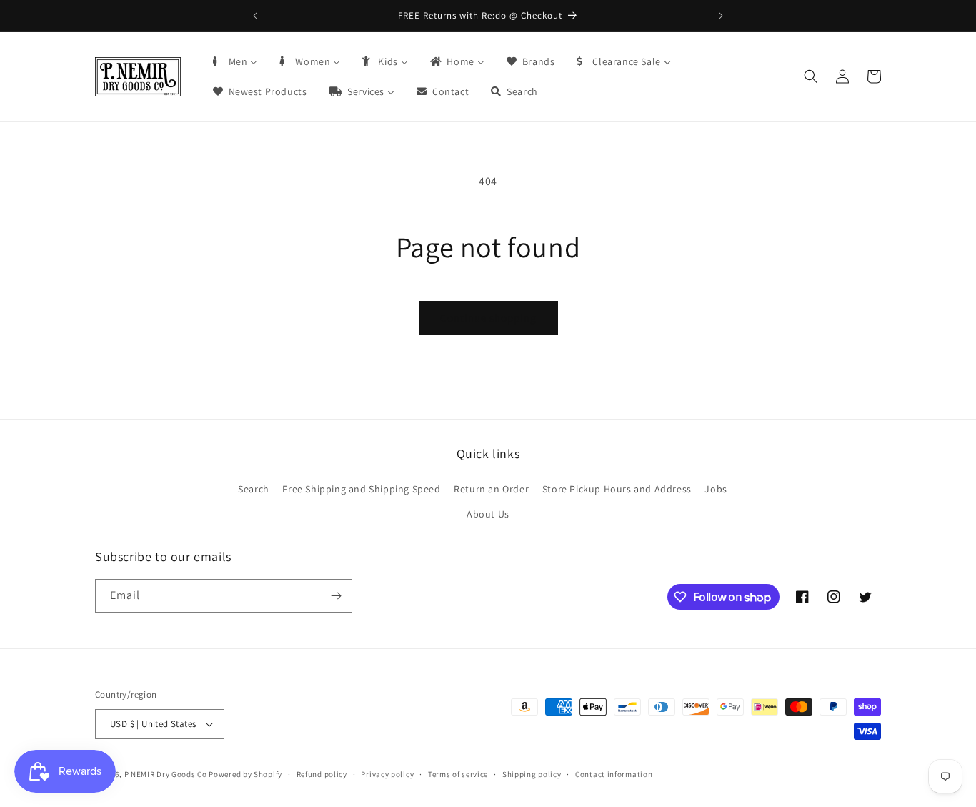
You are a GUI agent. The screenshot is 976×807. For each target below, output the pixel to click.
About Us (488, 514)
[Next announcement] (721, 15)
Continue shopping (488, 318)
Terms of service (458, 774)
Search (253, 488)
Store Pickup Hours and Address (617, 488)
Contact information (613, 774)
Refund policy (322, 774)
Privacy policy (387, 774)
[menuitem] (234, 61)
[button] (811, 76)
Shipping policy (532, 774)
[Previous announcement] (255, 15)
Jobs (715, 488)
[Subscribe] (336, 596)
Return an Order (491, 488)
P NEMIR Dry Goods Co (165, 774)
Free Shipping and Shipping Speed (361, 488)
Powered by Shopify (245, 774)
